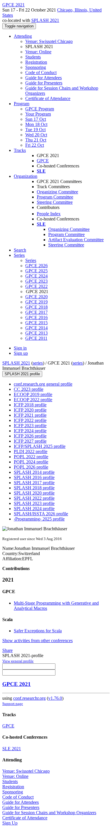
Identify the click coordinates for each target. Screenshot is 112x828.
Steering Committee (55, 202)
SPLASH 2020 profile (34, 493)
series (38, 363)
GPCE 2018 (36, 307)
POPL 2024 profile (31, 461)
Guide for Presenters (43, 82)
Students (33, 56)
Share (7, 650)
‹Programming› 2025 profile (39, 518)
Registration (36, 62)
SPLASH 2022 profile (34, 498)
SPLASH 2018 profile (34, 487)
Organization (25, 176)
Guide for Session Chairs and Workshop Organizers (49, 812)
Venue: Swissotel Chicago (49, 41)
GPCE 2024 (36, 276)
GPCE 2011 (36, 338)
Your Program (38, 114)
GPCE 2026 (36, 265)
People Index (49, 213)
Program (21, 103)
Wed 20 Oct (36, 134)
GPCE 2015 (36, 322)
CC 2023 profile (28, 389)
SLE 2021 (11, 748)
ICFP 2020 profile (30, 410)
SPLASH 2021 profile (22, 374)
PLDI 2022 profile (30, 451)
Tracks (20, 150)
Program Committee (55, 197)
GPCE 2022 (36, 286)
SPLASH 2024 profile (34, 508)
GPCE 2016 (36, 317)
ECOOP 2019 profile (33, 394)
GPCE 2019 (36, 301)
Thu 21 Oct (35, 139)
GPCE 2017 (36, 312)
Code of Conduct (41, 72)
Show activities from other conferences (37, 640)
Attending (23, 36)
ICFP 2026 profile (30, 435)
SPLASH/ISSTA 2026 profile (41, 513)
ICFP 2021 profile (30, 415)
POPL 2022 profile (31, 456)
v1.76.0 (55, 698)
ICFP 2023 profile (30, 425)
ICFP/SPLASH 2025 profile (39, 446)
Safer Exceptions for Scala (38, 630)
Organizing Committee (57, 191)
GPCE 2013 (36, 333)
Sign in (20, 348)
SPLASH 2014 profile (34, 472)
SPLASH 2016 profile (34, 477)
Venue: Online (38, 51)
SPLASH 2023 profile (34, 503)
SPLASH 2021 (45, 20)
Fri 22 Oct (34, 145)
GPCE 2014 (36, 327)
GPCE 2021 (16, 684)
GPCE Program (39, 108)
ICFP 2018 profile (30, 404)
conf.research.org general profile (43, 384)
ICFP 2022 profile (30, 420)
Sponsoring (35, 67)
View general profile (18, 661)
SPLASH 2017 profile (34, 482)
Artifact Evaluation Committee (76, 239)
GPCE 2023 (36, 281)
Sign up (21, 353)
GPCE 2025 (36, 270)
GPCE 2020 (36, 296)
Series (30, 260)
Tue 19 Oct (35, 129)
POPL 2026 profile (31, 467)
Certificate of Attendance (47, 98)
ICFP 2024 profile (30, 430)
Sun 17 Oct (35, 119)
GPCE (43, 160)
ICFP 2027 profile (30, 441)
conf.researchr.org (29, 698)
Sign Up (10, 823)
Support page (12, 703)
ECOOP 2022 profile (33, 399)
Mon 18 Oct (36, 124)
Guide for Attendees (43, 77)
